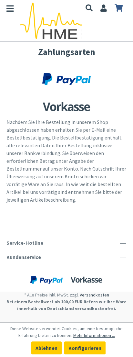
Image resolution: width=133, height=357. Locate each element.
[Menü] (13, 10)
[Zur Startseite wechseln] (51, 21)
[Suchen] (89, 9)
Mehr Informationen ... (94, 335)
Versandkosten (94, 295)
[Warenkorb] (119, 9)
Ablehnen (46, 348)
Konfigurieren (84, 348)
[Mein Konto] (104, 9)
